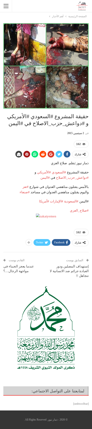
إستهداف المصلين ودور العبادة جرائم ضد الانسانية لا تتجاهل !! (69, 271)
